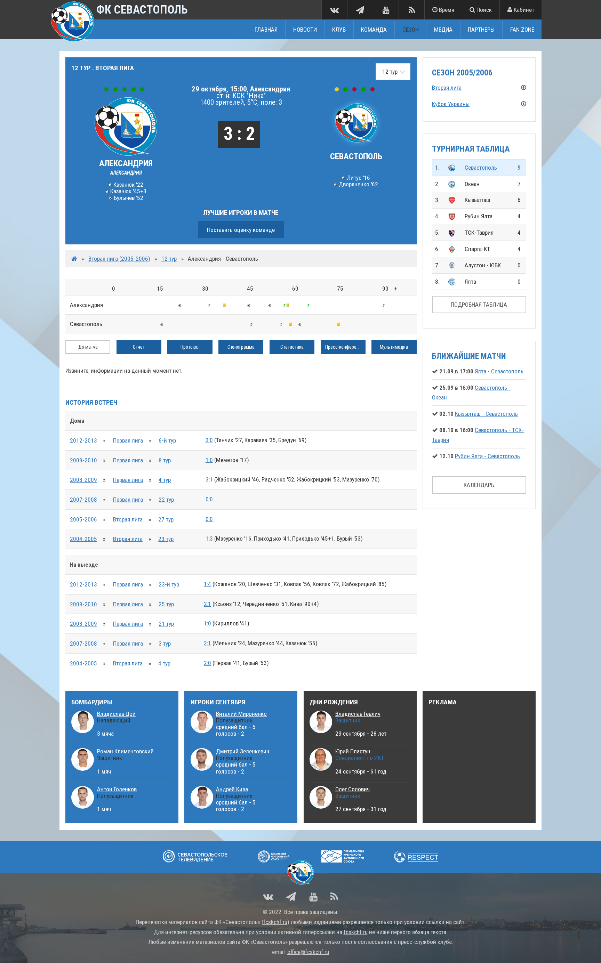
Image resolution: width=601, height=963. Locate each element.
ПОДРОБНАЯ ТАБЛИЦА (479, 304)
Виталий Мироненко (241, 713)
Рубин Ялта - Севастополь (487, 456)
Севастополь (481, 167)
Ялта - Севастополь (499, 371)
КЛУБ (339, 29)
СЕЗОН (410, 29)
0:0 (209, 499)
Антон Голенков (117, 789)
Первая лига (128, 440)
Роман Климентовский (125, 751)
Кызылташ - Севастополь (486, 413)
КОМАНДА (374, 29)
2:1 (207, 603)
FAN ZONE (522, 29)
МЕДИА (443, 29)
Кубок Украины (451, 103)
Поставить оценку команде (241, 229)
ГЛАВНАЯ (266, 29)
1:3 (209, 538)
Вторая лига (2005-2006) (119, 258)
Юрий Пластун (352, 751)
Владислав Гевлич (357, 713)
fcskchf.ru (275, 922)
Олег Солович (352, 789)
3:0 (209, 440)
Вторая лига (128, 519)
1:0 (209, 459)
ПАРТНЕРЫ (481, 29)
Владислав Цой (116, 713)
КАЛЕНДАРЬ (479, 485)
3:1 (209, 479)
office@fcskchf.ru (308, 951)
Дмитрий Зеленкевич (242, 751)
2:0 (207, 662)
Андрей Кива (232, 789)
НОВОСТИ (305, 29)
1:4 (207, 584)
